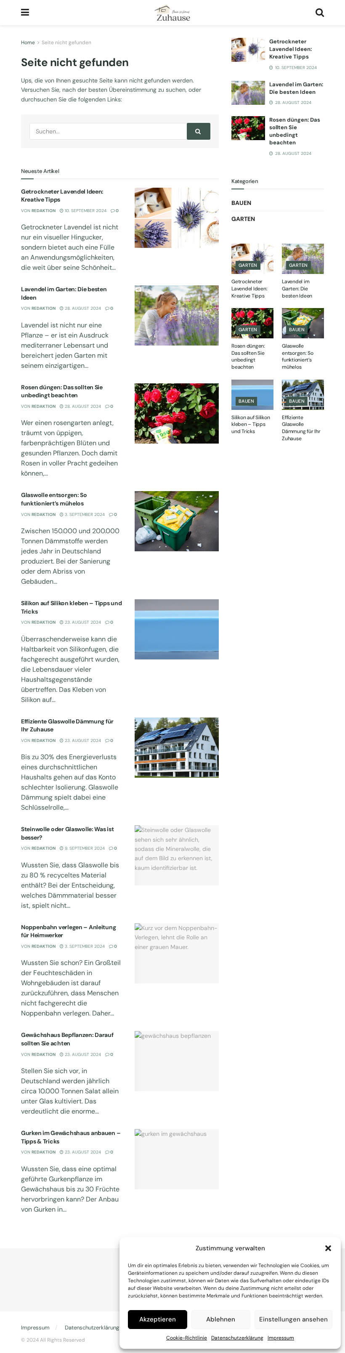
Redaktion (44, 210)
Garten (243, 219)
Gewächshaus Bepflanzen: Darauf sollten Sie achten (67, 1039)
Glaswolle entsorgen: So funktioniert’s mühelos (54, 499)
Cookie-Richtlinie (186, 1337)
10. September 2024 (85, 210)
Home (28, 42)
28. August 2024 (82, 308)
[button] (328, 1248)
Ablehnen (220, 1319)
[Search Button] (198, 131)
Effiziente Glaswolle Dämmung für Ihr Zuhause (301, 428)
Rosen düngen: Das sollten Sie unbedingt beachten (62, 391)
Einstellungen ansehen (293, 1319)
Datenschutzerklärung (237, 1337)
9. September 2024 (84, 848)
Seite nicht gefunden (66, 42)
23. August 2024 (82, 622)
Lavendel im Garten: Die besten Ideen (296, 88)
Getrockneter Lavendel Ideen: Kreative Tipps (290, 49)
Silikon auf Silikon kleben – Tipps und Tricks (250, 424)
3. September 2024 (84, 514)
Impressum (281, 1337)
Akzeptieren (157, 1319)
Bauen (241, 203)
